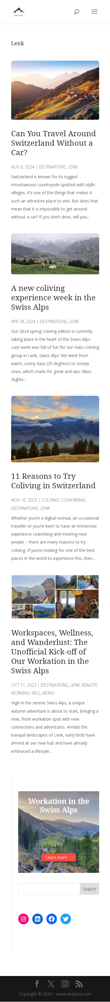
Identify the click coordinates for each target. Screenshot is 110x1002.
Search (89, 889)
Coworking (73, 500)
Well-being (43, 693)
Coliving (50, 500)
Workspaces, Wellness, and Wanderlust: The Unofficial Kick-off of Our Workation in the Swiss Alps (52, 651)
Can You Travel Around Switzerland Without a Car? (53, 143)
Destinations (52, 167)
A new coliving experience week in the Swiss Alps (53, 297)
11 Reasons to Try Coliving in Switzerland (53, 481)
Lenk (73, 167)
